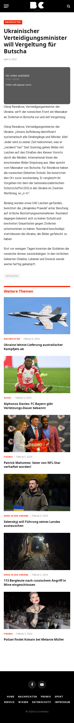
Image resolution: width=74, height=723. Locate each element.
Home (10, 696)
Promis (46, 696)
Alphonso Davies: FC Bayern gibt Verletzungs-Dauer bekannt (28, 406)
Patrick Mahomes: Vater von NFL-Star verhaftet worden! (32, 465)
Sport (59, 696)
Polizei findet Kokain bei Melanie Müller (34, 639)
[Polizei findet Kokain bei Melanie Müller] (37, 610)
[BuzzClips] (37, 6)
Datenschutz (41, 702)
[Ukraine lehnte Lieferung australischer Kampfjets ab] (37, 315)
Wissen (23, 702)
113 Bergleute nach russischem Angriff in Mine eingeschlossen (35, 582)
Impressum (62, 702)
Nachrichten (13, 22)
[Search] (68, 6)
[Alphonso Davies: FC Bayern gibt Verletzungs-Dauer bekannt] (37, 374)
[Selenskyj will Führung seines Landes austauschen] (37, 492)
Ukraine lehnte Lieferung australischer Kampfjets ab (33, 347)
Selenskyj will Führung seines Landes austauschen (32, 524)
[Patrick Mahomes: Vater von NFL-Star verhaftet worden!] (37, 433)
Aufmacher (12, 275)
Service (9, 702)
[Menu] (6, 6)
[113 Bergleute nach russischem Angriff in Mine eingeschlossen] (37, 551)
